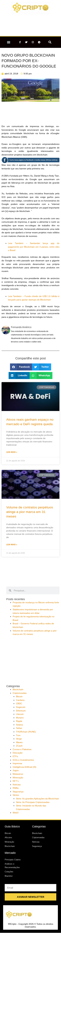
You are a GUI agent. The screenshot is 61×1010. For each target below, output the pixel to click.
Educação (18, 753)
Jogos (16, 770)
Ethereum (21, 711)
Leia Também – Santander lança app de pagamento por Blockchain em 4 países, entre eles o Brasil (33, 246)
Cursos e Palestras (22, 749)
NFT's (16, 781)
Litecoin (20, 714)
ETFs (15, 756)
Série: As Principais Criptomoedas (32, 802)
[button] (8, 42)
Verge (19, 739)
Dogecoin (20, 707)
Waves (19, 742)
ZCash (19, 746)
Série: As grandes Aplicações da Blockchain (37, 798)
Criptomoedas (20, 693)
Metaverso (18, 774)
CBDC (19, 703)
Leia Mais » (11, 452)
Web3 (15, 813)
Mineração (18, 777)
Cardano (20, 700)
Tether (19, 728)
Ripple (19, 721)
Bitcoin (19, 696)
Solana (19, 725)
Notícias (17, 784)
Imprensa (17, 763)
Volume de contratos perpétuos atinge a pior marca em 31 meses (29, 511)
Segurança (18, 791)
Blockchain (18, 689)
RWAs (16, 788)
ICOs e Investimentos (23, 760)
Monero (20, 718)
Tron (18, 735)
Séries (16, 795)
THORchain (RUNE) (26, 732)
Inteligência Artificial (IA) (24, 767)
